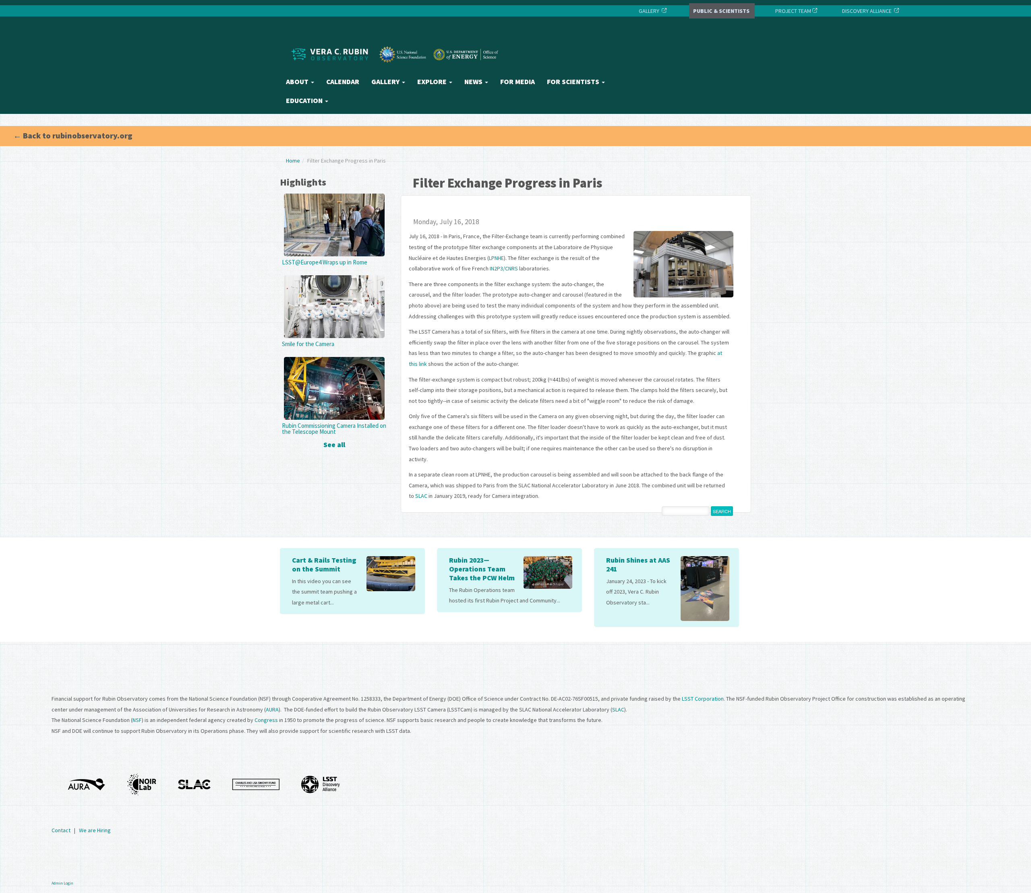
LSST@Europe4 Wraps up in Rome (324, 262)
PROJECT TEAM (792, 10)
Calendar (342, 81)
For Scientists (574, 81)
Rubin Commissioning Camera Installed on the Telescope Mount (334, 428)
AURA (272, 709)
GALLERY (649, 10)
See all (334, 444)
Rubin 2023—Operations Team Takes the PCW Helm (482, 569)
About (298, 81)
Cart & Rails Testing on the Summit (324, 564)
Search (722, 511)
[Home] (396, 69)
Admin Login (62, 883)
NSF (137, 720)
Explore (432, 81)
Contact (61, 830)
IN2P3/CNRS (504, 268)
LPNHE (496, 258)
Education (305, 100)
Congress (266, 720)
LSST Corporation (703, 698)
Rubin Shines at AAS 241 (638, 564)
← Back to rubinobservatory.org (72, 135)
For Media (517, 81)
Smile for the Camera (308, 344)
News (474, 81)
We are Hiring (95, 830)
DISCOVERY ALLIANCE (867, 10)
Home (293, 160)
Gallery (386, 81)
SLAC (421, 495)
